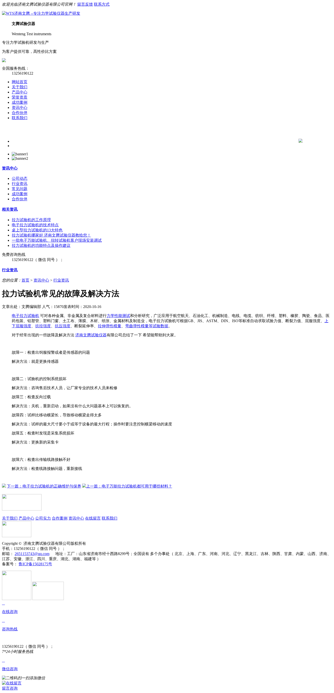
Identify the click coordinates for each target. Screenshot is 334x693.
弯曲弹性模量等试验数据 (146, 326)
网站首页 (19, 82)
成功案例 (19, 102)
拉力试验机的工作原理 (31, 220)
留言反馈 (85, 4)
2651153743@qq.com (32, 554)
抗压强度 (62, 326)
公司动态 (19, 178)
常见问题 (19, 189)
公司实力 (43, 518)
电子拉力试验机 (25, 316)
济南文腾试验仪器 (91, 335)
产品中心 (19, 92)
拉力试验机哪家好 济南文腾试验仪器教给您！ (51, 235)
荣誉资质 (19, 97)
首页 (25, 280)
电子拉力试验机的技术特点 (35, 225)
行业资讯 (19, 184)
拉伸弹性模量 (109, 326)
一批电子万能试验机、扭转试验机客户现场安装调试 (57, 240)
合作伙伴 (19, 113)
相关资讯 (10, 209)
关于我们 (19, 87)
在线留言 (93, 518)
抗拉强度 (43, 326)
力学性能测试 (118, 316)
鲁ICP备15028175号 (35, 564)
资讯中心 (19, 107)
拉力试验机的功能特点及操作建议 (41, 245)
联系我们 (19, 118)
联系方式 (102, 4)
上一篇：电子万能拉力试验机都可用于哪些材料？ (129, 486)
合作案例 (59, 518)
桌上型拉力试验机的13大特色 (37, 230)
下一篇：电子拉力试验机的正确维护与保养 (44, 486)
